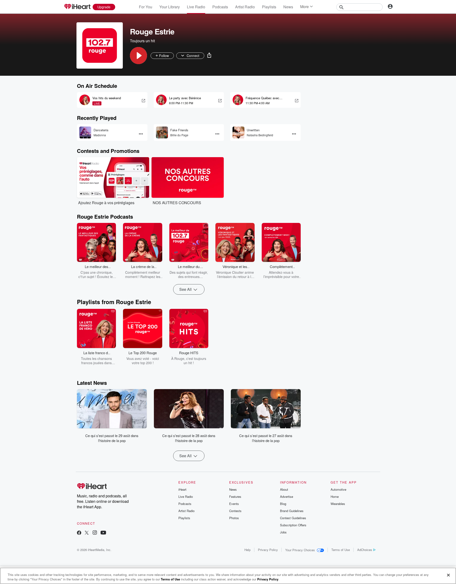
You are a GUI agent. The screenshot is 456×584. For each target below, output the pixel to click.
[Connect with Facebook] (79, 533)
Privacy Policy (268, 549)
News (288, 6)
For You (145, 6)
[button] (138, 55)
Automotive (338, 489)
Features (235, 496)
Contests (235, 511)
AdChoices (364, 549)
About (284, 489)
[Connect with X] (87, 533)
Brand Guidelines (292, 511)
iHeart (182, 489)
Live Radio (196, 6)
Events (234, 503)
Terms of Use (340, 549)
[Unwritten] (238, 132)
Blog (283, 503)
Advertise (286, 496)
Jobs (283, 532)
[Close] (448, 575)
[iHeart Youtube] (103, 533)
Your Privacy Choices (300, 550)
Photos (234, 518)
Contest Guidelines (293, 518)
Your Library (169, 6)
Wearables (338, 503)
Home (335, 496)
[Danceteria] (85, 132)
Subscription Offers (293, 525)
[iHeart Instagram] (95, 533)
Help (247, 549)
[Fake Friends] (162, 132)
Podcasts (220, 6)
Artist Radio (245, 6)
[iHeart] (77, 7)
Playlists (269, 6)
